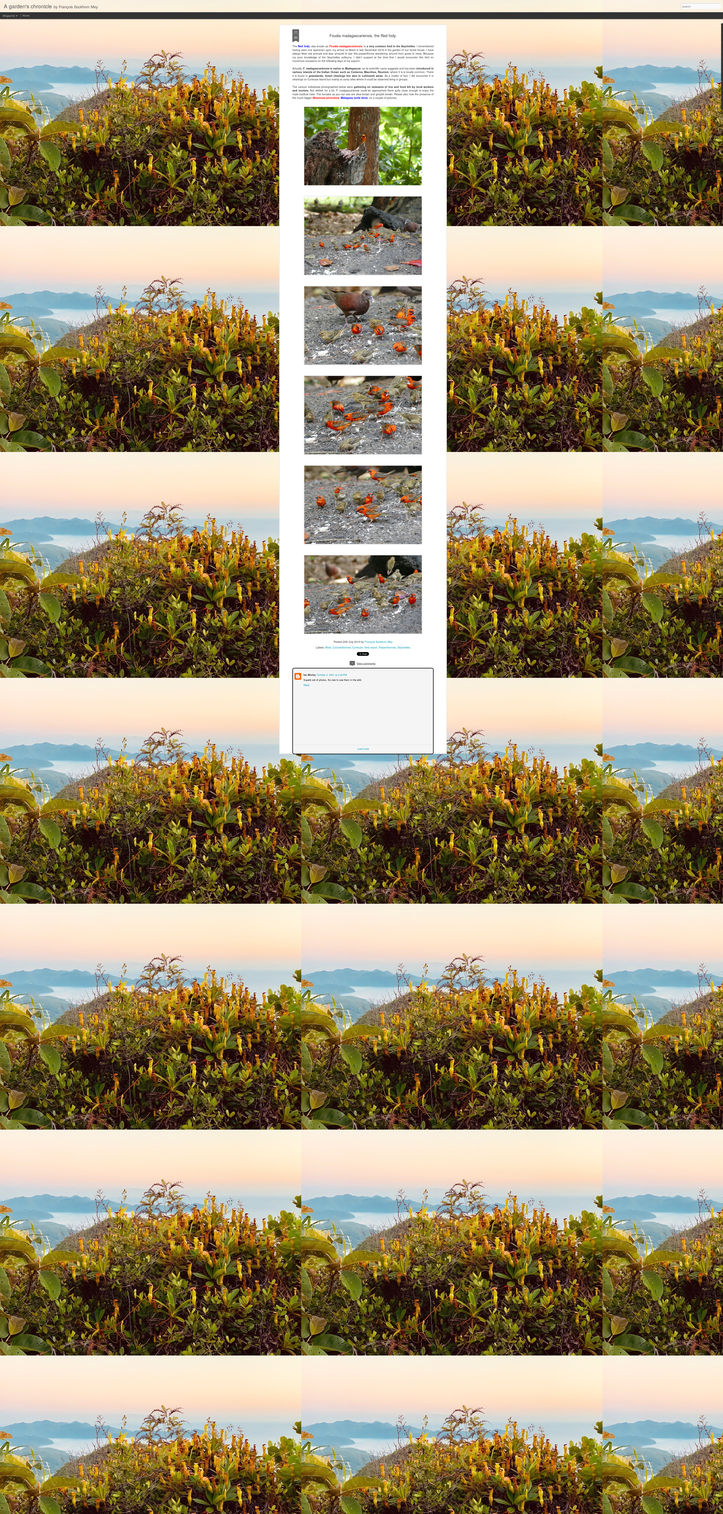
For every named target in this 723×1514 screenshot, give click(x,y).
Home (26, 15)
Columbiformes (342, 647)
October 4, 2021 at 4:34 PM (331, 674)
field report (371, 647)
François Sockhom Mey (379, 642)
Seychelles (403, 647)
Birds (328, 647)
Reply (306, 684)
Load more (363, 748)
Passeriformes (387, 647)
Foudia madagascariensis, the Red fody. (363, 35)
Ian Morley (309, 674)
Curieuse (357, 647)
